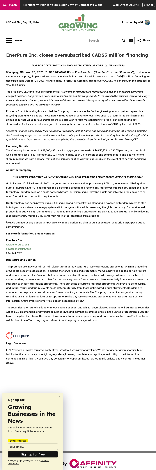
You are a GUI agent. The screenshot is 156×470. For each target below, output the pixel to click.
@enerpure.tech (21, 248)
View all (148, 4)
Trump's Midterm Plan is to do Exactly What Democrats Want (59, 5)
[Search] (123, 40)
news (9, 248)
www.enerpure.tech (17, 244)
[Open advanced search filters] (131, 40)
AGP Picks (10, 4)
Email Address (17, 440)
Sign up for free (33, 454)
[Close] (59, 396)
